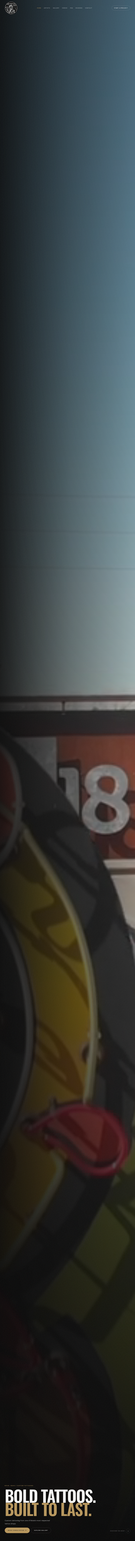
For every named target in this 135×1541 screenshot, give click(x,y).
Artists (47, 8)
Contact (88, 8)
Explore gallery (41, 1530)
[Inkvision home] (11, 8)
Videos (64, 8)
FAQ (71, 8)
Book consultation (16, 1530)
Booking (79, 8)
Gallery (56, 8)
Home (39, 8)
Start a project (121, 8)
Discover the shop (117, 1531)
